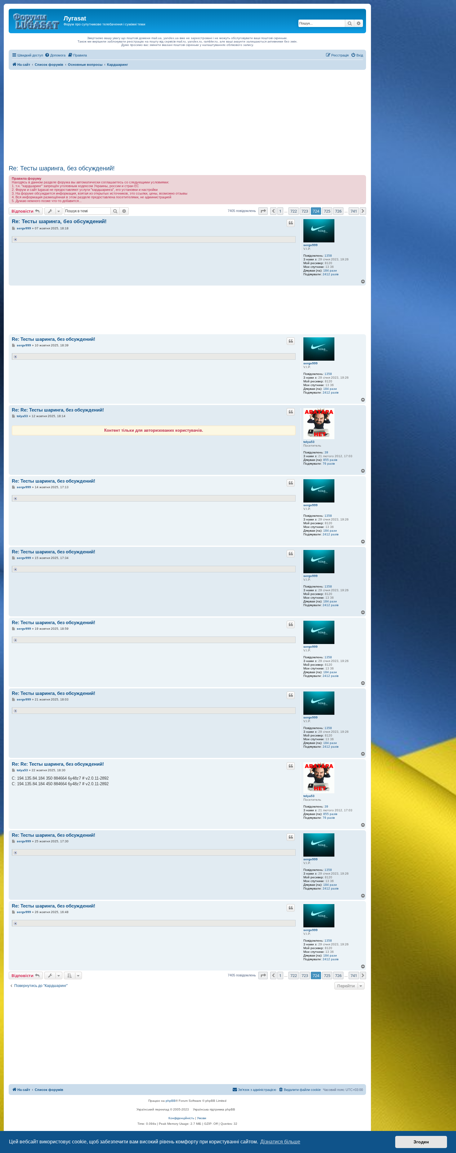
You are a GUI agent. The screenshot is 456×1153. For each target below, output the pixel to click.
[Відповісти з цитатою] (291, 223)
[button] (263, 211)
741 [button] (354, 211)
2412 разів (330, 274)
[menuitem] (55, 55)
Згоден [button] (421, 1141)
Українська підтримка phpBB (214, 1109)
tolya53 (309, 442)
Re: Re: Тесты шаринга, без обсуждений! (58, 409)
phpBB (171, 1100)
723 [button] (305, 211)
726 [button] (338, 211)
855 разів (330, 460)
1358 (328, 255)
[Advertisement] (187, 116)
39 (326, 452)
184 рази (330, 270)
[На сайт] (37, 20)
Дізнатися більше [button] (280, 1141)
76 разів (329, 463)
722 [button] (293, 211)
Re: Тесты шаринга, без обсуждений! (62, 168)
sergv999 (310, 245)
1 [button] (280, 211)
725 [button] (327, 211)
